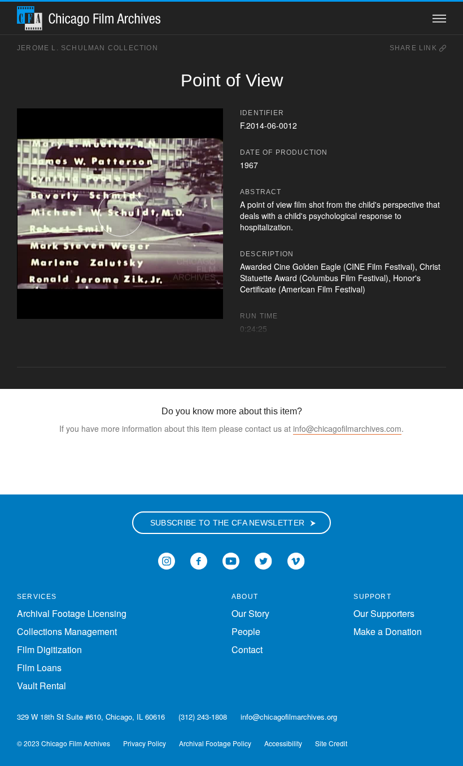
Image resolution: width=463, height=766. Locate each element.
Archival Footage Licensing (71, 613)
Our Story (250, 613)
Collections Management (67, 631)
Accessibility (283, 743)
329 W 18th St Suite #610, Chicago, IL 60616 (91, 716)
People (245, 631)
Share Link (414, 48)
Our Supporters (383, 613)
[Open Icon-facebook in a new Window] (198, 559)
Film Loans (39, 667)
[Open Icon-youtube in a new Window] (230, 559)
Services (37, 597)
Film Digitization (49, 649)
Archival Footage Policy (215, 743)
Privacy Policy (144, 743)
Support (372, 597)
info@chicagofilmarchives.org (289, 716)
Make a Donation (387, 631)
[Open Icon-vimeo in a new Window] (296, 559)
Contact (247, 649)
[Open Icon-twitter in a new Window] (263, 559)
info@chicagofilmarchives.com (347, 428)
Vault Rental (41, 685)
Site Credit (331, 743)
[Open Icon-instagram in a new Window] (166, 559)
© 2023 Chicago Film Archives (63, 743)
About (244, 597)
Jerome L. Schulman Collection (87, 48)
